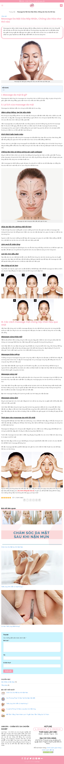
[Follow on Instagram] (25, 759)
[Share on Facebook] (27, 500)
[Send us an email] (33, 759)
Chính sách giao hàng (54, 747)
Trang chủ (12, 12)
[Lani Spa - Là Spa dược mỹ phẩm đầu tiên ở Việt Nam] (32, 5)
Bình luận (6, 640)
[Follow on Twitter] (31, 759)
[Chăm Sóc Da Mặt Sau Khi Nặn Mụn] (32, 528)
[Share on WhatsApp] (24, 500)
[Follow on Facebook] (22, 759)
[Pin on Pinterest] (36, 500)
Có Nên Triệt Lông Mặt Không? (10, 626)
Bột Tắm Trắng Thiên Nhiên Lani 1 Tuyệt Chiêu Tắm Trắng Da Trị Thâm (27, 714)
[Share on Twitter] (30, 500)
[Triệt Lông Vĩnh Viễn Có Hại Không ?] (32, 567)
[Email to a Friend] (33, 500)
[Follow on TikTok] (28, 759)
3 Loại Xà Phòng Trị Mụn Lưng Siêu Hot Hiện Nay (21, 709)
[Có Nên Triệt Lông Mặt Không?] (32, 607)
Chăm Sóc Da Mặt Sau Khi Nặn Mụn (12, 547)
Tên (4, 655)
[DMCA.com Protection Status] (48, 752)
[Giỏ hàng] (61, 5)
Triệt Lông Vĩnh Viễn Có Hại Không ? (12, 586)
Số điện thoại (7, 662)
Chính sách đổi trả (48, 750)
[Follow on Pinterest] (36, 759)
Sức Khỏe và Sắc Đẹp (7, 682)
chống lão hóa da (28, 490)
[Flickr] (42, 759)
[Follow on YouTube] (39, 759)
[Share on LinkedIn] (39, 500)
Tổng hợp (4, 16)
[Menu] (2, 5)
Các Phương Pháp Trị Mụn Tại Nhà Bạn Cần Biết (20, 698)
